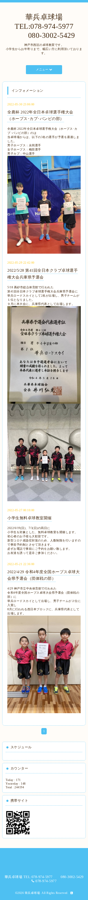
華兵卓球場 (32, 893)
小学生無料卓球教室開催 (29, 518)
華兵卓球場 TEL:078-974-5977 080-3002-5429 (44, 26)
